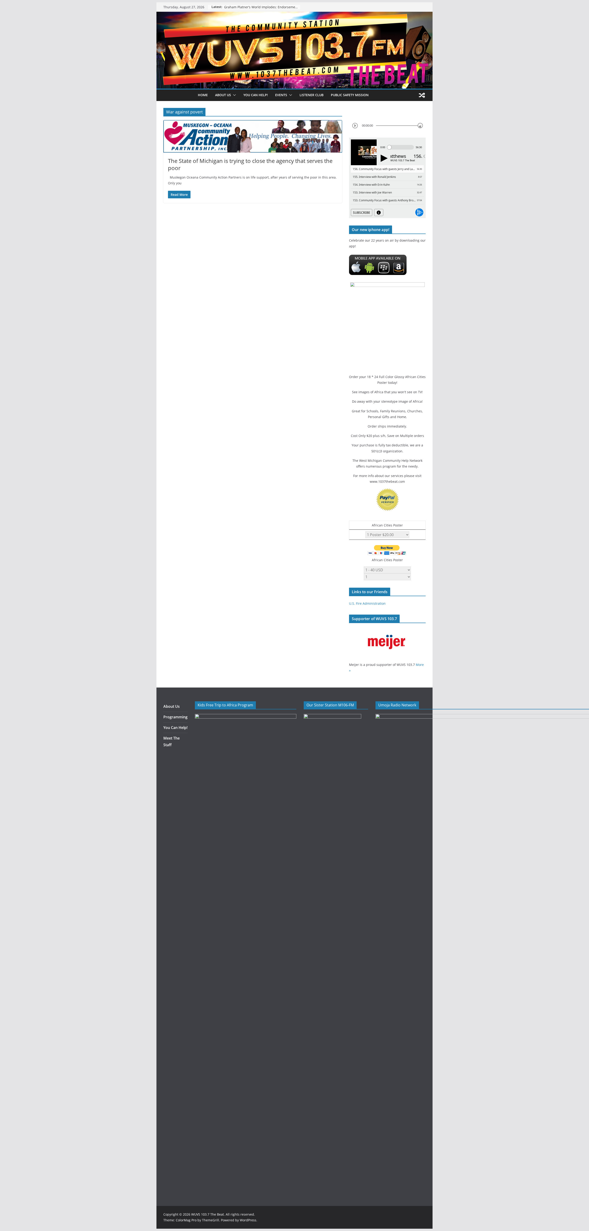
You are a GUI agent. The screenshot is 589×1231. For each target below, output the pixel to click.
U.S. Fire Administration (367, 603)
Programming (175, 717)
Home (203, 95)
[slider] (420, 125)
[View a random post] (422, 95)
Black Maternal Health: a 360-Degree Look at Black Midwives (262, 7)
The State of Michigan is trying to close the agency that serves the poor (250, 164)
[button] (233, 95)
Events (281, 95)
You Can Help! (255, 95)
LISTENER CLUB (311, 95)
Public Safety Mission (350, 95)
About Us (171, 706)
